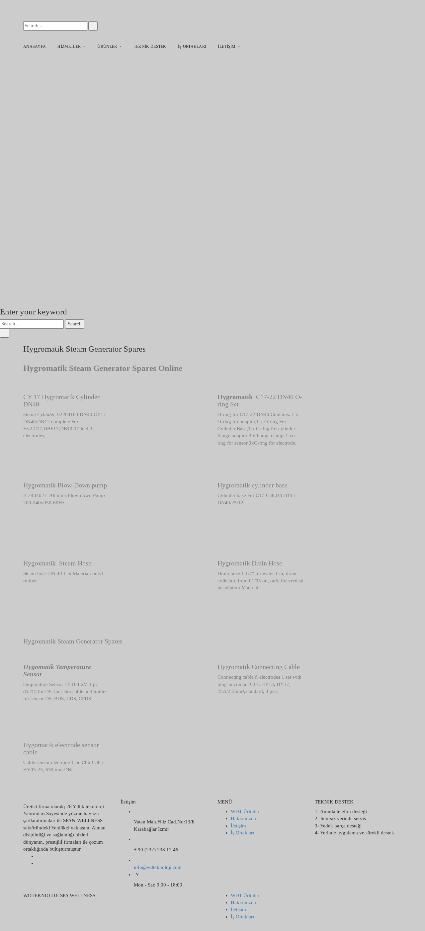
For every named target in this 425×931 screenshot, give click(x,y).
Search (75, 323)
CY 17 (31, 396)
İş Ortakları (242, 832)
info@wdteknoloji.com (158, 867)
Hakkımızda (243, 818)
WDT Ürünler (245, 811)
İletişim (238, 825)
